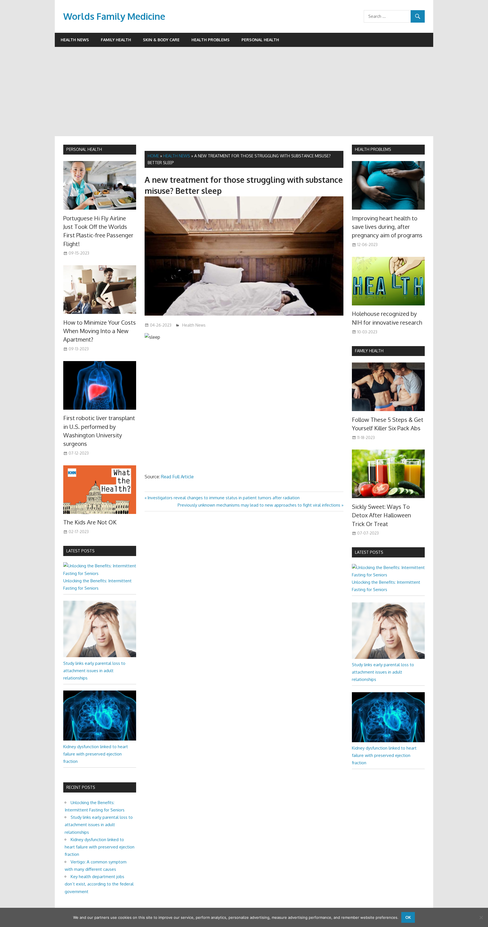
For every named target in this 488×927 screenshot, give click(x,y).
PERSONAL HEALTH (84, 149)
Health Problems (210, 39)
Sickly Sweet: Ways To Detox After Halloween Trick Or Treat (381, 515)
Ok (408, 917)
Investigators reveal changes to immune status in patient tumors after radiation (223, 497)
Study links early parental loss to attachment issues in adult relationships (94, 671)
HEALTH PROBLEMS (373, 149)
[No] (481, 917)
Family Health (116, 39)
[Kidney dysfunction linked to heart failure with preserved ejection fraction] (99, 739)
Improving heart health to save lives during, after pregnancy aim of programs (387, 226)
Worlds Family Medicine (114, 16)
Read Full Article (177, 476)
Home (153, 155)
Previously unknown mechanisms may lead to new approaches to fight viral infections (259, 505)
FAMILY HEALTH (369, 350)
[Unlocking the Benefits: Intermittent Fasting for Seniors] (99, 573)
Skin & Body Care (161, 39)
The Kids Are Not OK (89, 522)
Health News (75, 39)
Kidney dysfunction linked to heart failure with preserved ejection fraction (95, 754)
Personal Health (260, 39)
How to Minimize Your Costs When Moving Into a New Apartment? (99, 331)
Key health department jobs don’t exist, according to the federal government (99, 884)
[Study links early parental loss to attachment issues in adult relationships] (99, 655)
